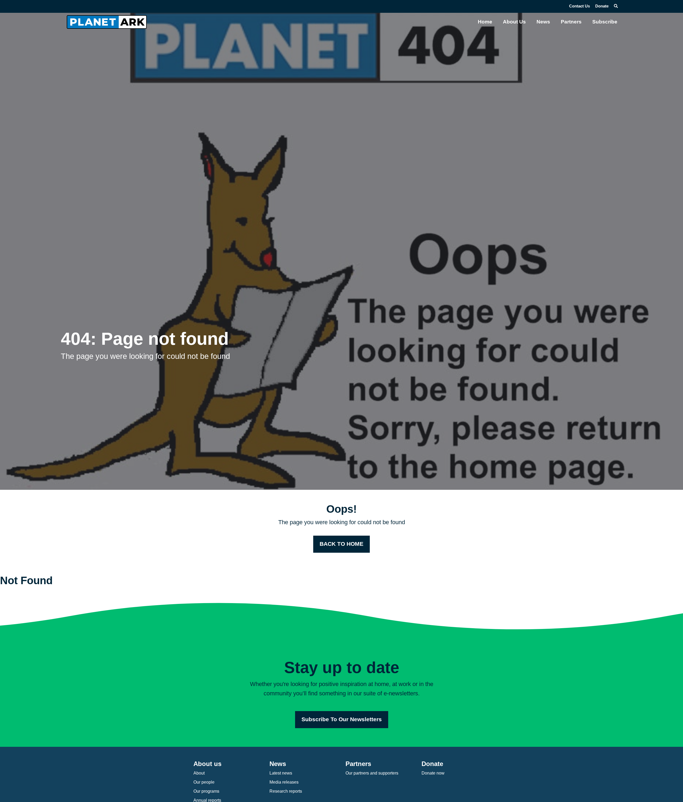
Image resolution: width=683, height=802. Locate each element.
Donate (602, 6)
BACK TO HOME (341, 544)
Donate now (433, 773)
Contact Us (579, 6)
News (543, 22)
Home (485, 22)
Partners (571, 22)
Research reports (285, 791)
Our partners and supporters (372, 773)
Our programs (206, 791)
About (199, 773)
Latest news (280, 773)
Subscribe (604, 22)
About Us (514, 22)
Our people (204, 782)
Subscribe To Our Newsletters (341, 719)
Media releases (284, 782)
